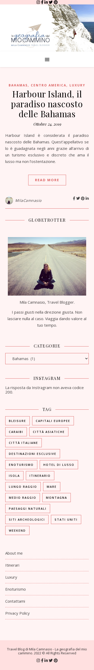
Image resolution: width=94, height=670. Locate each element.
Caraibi (16, 432)
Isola (14, 476)
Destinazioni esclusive (32, 454)
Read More (47, 180)
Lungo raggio (23, 487)
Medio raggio (22, 497)
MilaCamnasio (28, 200)
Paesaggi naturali (27, 508)
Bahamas (18, 85)
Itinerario (40, 476)
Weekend (17, 530)
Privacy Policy (17, 613)
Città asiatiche (49, 432)
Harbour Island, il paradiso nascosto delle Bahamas (47, 103)
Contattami (15, 601)
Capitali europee (53, 421)
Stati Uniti (66, 519)
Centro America (48, 85)
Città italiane (23, 443)
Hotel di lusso (58, 465)
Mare (52, 487)
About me (14, 553)
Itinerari (12, 565)
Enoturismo (21, 465)
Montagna (56, 497)
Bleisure (17, 421)
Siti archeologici (27, 519)
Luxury (77, 85)
